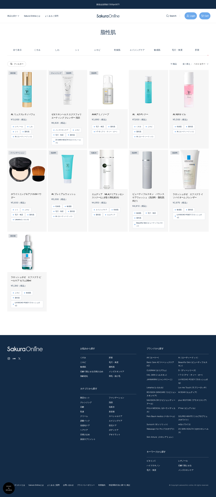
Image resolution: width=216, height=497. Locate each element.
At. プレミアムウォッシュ (63, 194)
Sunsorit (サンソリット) (157, 424)
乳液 (82, 411)
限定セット (85, 397)
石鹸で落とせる (185, 465)
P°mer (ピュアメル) (186, 408)
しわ (57, 50)
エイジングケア (137, 50)
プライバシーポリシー (86, 485)
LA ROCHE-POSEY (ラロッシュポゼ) (189, 216)
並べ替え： (187, 64)
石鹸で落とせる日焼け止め (91, 371)
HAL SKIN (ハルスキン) (157, 375)
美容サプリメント (88, 439)
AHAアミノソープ (100, 114)
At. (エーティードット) (23, 137)
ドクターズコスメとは (16, 485)
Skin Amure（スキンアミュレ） (160, 437)
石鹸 (82, 407)
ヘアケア (84, 430)
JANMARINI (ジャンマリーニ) (159, 379)
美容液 (112, 411)
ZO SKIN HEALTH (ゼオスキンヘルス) (68, 141)
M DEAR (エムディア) (187, 392)
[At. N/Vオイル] (189, 89)
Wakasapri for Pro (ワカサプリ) (160, 429)
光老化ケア (85, 425)
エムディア (111, 215)
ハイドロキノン (153, 465)
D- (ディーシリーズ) (187, 370)
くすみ (37, 50)
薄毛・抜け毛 (114, 376)
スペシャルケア (115, 416)
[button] (2, 333)
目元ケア (113, 425)
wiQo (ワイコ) (184, 424)
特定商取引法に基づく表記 (119, 485)
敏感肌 (157, 50)
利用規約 (101, 485)
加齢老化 (84, 376)
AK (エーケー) (153, 357)
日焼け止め (85, 434)
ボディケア (113, 430)
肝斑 (197, 50)
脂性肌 (27, 132)
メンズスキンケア (61, 130)
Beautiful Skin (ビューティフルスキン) (149, 224)
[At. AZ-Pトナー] (148, 89)
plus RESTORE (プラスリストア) (192, 400)
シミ (77, 50)
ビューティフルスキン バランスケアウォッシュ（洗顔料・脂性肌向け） (148, 197)
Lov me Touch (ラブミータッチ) (192, 387)
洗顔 (111, 402)
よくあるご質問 (53, 485)
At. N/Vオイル (179, 114)
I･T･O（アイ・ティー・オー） (107, 132)
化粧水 (112, 407)
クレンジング (86, 402)
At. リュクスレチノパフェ (23, 114)
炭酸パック (85, 420)
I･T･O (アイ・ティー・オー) (190, 375)
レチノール (19, 127)
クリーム (84, 416)
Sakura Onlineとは (36, 485)
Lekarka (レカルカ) (22, 219)
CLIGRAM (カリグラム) (157, 370)
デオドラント (114, 434)
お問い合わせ (68, 485)
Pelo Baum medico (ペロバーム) (161, 416)
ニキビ (97, 50)
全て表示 (17, 50)
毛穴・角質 (177, 50)
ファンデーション (116, 397)
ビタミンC (151, 461)
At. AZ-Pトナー (140, 114)
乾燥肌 (117, 50)
